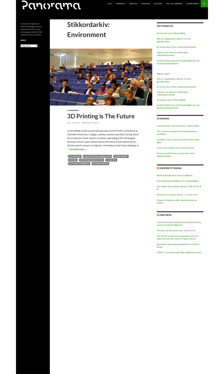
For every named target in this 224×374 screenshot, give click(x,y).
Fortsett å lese (78, 148)
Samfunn (133, 4)
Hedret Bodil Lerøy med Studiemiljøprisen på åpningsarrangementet (178, 62)
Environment (121, 156)
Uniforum (165, 215)
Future (73, 160)
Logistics (111, 160)
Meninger (145, 4)
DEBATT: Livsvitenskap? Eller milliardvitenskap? (179, 252)
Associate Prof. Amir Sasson (98, 156)
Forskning (120, 4)
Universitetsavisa (170, 168)
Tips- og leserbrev (174, 4)
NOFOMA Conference (79, 164)
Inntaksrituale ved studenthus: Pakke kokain (178, 125)
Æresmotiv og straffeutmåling (171, 33)
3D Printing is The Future (101, 116)
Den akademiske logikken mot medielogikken (178, 181)
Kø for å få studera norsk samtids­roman (175, 147)
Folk (109, 4)
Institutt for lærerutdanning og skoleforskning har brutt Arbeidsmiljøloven (179, 223)
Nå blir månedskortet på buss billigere (174, 175)
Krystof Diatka (91, 123)
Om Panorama (192, 4)
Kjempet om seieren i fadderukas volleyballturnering (172, 53)
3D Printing (75, 156)
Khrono (164, 118)
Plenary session (100, 164)
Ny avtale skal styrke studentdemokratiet (176, 47)
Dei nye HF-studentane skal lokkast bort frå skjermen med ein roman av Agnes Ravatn (177, 237)
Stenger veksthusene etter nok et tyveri (176, 230)
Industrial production (92, 160)
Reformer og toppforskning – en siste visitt (177, 194)
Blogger (158, 4)
